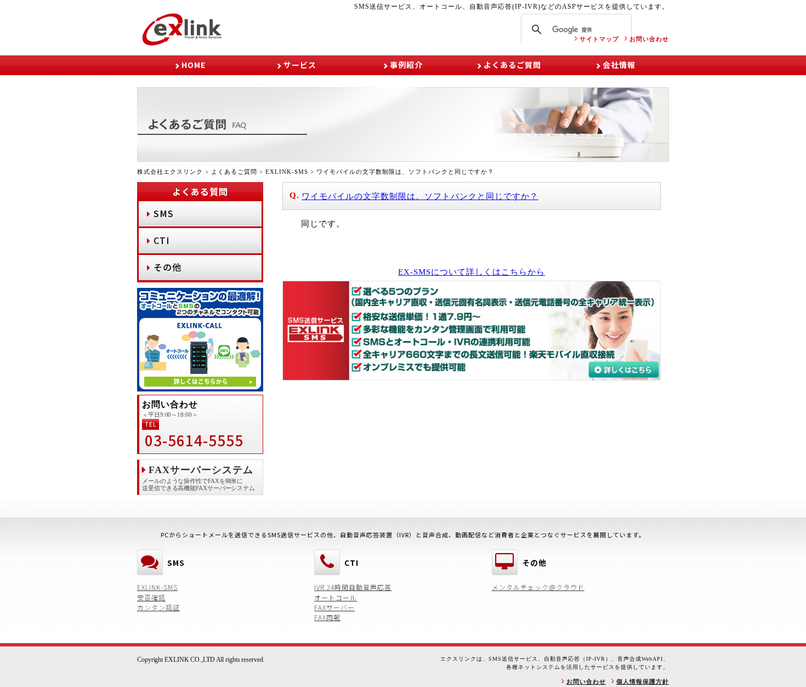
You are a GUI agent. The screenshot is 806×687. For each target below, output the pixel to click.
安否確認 (151, 597)
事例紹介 (406, 64)
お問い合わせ (649, 39)
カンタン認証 (158, 607)
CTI (161, 240)
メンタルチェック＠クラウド (538, 587)
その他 (167, 267)
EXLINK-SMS (157, 587)
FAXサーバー (334, 607)
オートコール (335, 597)
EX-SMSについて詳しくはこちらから (471, 272)
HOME (193, 64)
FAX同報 (327, 617)
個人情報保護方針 (642, 681)
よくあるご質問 (512, 64)
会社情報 (619, 64)
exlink (182, 29)
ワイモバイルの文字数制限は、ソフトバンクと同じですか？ (420, 196)
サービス (299, 64)
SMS (164, 213)
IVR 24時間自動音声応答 (352, 587)
